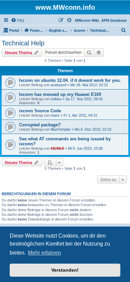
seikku (56, 99)
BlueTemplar (61, 129)
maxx (55, 115)
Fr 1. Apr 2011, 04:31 (80, 115)
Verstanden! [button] (65, 270)
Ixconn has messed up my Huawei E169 (60, 94)
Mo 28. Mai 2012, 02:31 (89, 85)
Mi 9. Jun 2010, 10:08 (85, 148)
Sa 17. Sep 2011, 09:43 (84, 99)
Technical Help (23, 43)
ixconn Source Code (40, 110)
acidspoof (58, 85)
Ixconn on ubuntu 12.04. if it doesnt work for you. (70, 80)
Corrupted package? (40, 124)
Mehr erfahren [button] (44, 253)
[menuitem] (17, 20)
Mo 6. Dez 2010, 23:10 (93, 129)
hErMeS (57, 148)
